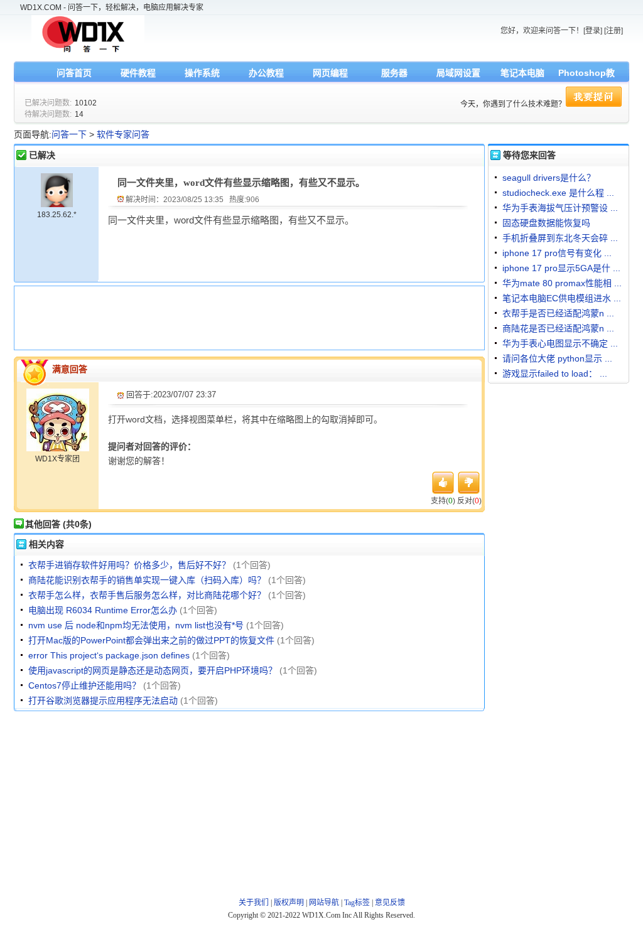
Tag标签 (357, 902)
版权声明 (289, 902)
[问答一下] (87, 51)
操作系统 (202, 73)
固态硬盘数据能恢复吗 (546, 223)
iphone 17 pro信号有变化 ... (557, 253)
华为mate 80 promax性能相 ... (562, 283)
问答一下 (69, 134)
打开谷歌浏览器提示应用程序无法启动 (103, 700)
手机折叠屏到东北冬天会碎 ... (560, 238)
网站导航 (324, 902)
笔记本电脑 (522, 73)
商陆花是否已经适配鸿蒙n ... (558, 328)
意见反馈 (390, 902)
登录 (592, 30)
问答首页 (74, 73)
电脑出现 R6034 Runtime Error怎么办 (102, 610)
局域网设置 (458, 73)
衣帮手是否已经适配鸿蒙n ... (558, 313)
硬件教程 (138, 73)
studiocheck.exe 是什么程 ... (558, 193)
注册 (613, 30)
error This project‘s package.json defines (109, 655)
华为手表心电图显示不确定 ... (560, 343)
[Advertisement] (246, 316)
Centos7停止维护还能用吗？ (84, 685)
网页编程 (330, 73)
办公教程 (266, 73)
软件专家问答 (123, 134)
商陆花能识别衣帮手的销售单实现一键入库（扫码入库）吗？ (147, 580)
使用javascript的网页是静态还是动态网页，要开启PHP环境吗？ (152, 670)
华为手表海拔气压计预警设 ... (560, 208)
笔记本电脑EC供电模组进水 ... (561, 298)
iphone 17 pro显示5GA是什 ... (561, 268)
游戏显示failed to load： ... (554, 373)
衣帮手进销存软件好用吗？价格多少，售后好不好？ (129, 565)
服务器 (394, 73)
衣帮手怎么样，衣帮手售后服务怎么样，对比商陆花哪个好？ (147, 595)
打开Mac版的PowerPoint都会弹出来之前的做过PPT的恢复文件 (151, 640)
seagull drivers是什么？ (548, 178)
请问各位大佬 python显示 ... (557, 358)
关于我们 (254, 902)
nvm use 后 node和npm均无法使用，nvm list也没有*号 (136, 625)
